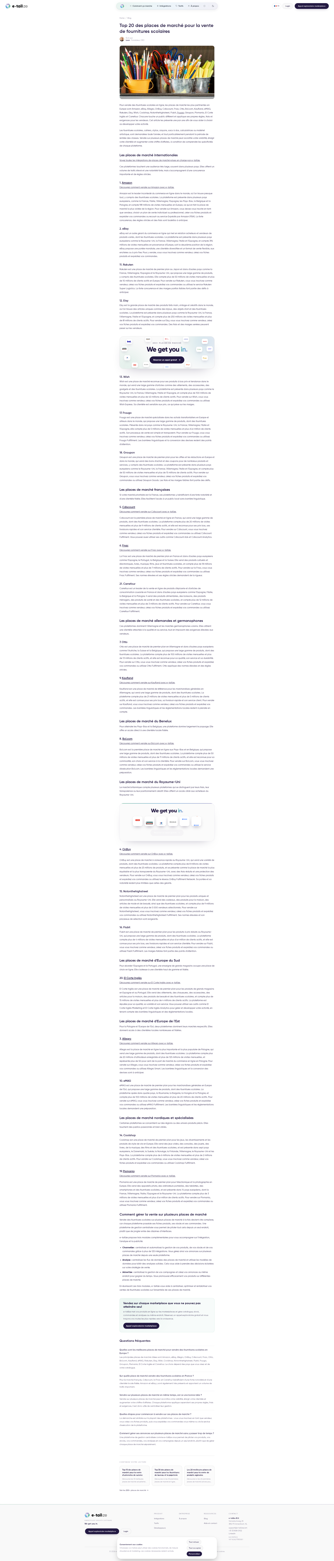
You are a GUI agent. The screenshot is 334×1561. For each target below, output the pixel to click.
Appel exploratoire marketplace (141, 1326)
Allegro (126, 1038)
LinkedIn (232, 1533)
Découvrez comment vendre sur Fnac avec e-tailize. (145, 550)
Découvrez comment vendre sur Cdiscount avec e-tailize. (148, 512)
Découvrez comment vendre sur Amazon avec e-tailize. (147, 187)
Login (126, 1531)
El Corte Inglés (133, 978)
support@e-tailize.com (238, 1528)
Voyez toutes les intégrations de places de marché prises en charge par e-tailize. (160, 160)
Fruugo (180, 113)
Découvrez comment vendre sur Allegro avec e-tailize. (146, 1043)
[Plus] (204, 6)
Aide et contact (210, 1523)
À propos (183, 1518)
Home (122, 18)
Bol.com (127, 738)
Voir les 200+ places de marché (134, 1490)
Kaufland (127, 678)
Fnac (125, 545)
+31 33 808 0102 (235, 1531)
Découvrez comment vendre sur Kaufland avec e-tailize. (147, 683)
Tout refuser (194, 1542)
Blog (129, 18)
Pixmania (129, 1171)
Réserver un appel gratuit (165, 360)
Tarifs (156, 1523)
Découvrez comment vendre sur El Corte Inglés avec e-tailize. (150, 983)
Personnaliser (194, 1554)
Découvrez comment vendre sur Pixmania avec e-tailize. (147, 1176)
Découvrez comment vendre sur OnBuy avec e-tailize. (146, 854)
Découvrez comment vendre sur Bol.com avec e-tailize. (147, 743)
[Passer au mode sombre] (213, 6)
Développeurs (160, 1528)
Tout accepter (195, 1548)
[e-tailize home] (16, 6)
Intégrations (159, 1518)
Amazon (127, 182)
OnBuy (126, 849)
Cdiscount (128, 507)
